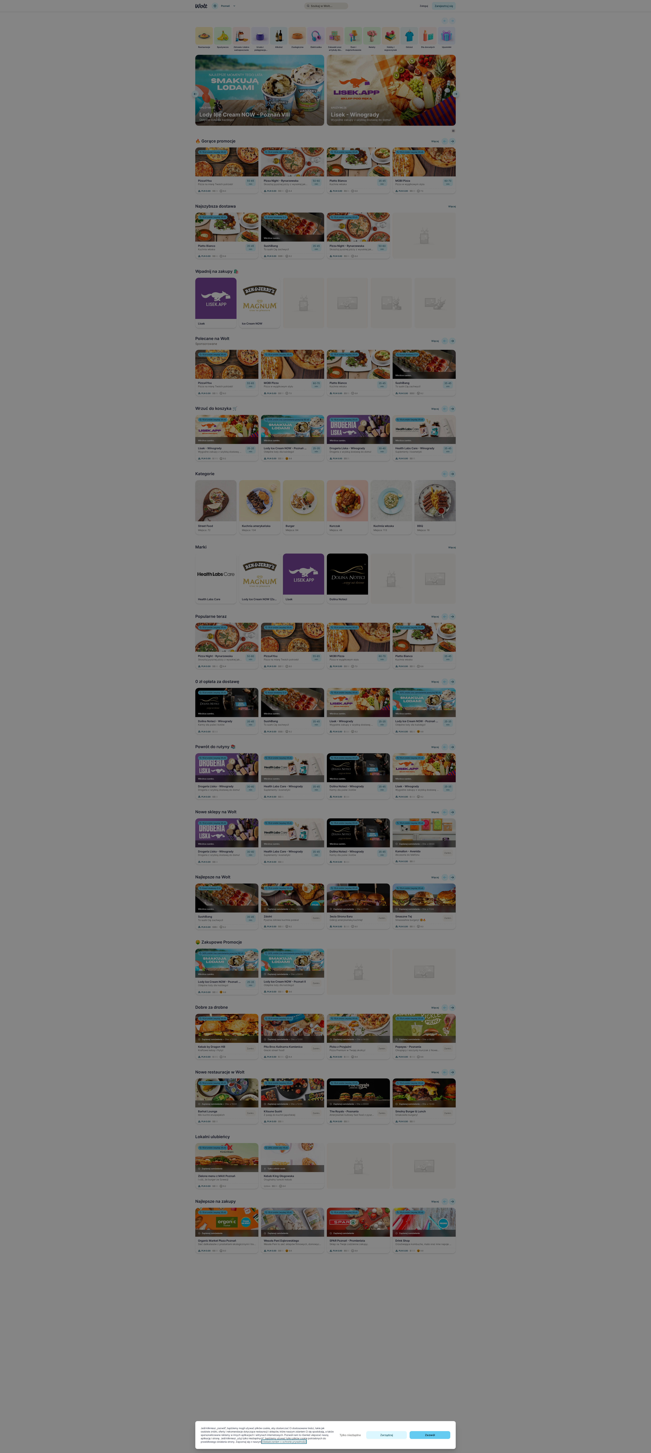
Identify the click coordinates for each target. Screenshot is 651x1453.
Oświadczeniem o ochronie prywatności (284, 1441)
